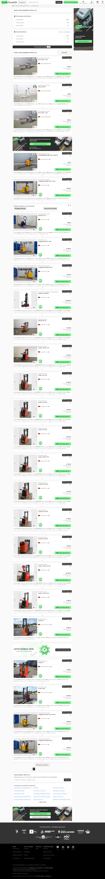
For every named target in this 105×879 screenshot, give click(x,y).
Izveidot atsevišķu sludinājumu (40, 817)
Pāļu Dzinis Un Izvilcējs (58, 788)
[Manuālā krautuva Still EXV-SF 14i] (25, 327)
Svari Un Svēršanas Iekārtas (59, 793)
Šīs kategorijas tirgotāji (41, 47)
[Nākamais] (35, 66)
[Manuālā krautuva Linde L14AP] (25, 695)
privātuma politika (40, 876)
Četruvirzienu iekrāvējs (50, 208)
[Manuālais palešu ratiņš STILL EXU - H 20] (25, 66)
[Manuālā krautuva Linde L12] (25, 627)
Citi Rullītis (35, 788)
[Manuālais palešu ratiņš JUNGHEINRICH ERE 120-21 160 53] (25, 162)
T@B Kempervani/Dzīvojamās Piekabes (62, 799)
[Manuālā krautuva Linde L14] (25, 669)
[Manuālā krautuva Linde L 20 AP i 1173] (25, 354)
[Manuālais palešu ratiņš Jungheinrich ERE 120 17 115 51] (25, 188)
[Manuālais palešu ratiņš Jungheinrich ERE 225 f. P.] (25, 274)
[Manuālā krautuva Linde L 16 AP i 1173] (25, 463)
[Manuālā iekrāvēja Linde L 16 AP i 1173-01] (25, 572)
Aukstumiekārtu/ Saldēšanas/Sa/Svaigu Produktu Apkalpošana (29, 788)
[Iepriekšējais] (14, 66)
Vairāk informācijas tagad (63, 650)
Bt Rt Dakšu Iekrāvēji (19, 793)
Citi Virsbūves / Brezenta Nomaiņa (41, 796)
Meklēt (60, 2)
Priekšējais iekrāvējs (20, 208)
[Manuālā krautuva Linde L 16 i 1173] (25, 382)
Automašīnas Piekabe (19, 790)
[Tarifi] (83, 26)
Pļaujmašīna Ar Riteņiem (59, 790)
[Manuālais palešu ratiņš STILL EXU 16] (25, 93)
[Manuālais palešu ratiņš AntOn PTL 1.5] (25, 222)
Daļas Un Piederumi (38, 799)
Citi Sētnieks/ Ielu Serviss (39, 790)
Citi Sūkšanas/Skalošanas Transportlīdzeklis (43, 793)
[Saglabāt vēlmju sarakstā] (70, 60)
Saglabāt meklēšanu (42, 765)
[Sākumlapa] (13, 5)
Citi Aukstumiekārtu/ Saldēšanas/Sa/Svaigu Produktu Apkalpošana (30, 799)
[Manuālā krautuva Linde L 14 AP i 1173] (25, 600)
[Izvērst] (42, 81)
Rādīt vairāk (43, 802)
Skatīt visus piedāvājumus (64, 32)
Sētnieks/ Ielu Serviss (58, 796)
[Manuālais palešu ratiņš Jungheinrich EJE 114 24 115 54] (25, 721)
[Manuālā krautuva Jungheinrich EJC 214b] (25, 248)
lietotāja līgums (48, 876)
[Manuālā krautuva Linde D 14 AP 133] (25, 491)
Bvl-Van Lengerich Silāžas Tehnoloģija (23, 796)
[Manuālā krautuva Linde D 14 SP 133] (25, 545)
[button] (102, 2)
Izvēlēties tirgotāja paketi (40, 144)
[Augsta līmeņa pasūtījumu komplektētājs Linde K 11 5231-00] (25, 300)
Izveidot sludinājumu (83, 41)
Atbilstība (64, 52)
